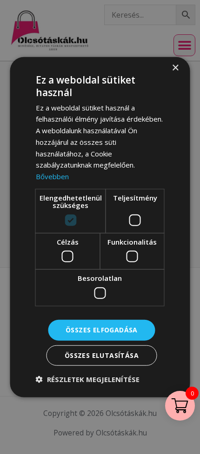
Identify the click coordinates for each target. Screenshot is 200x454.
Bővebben (52, 176)
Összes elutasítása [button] (102, 354)
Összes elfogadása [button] (102, 329)
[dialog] (100, 227)
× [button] (175, 68)
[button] (88, 379)
